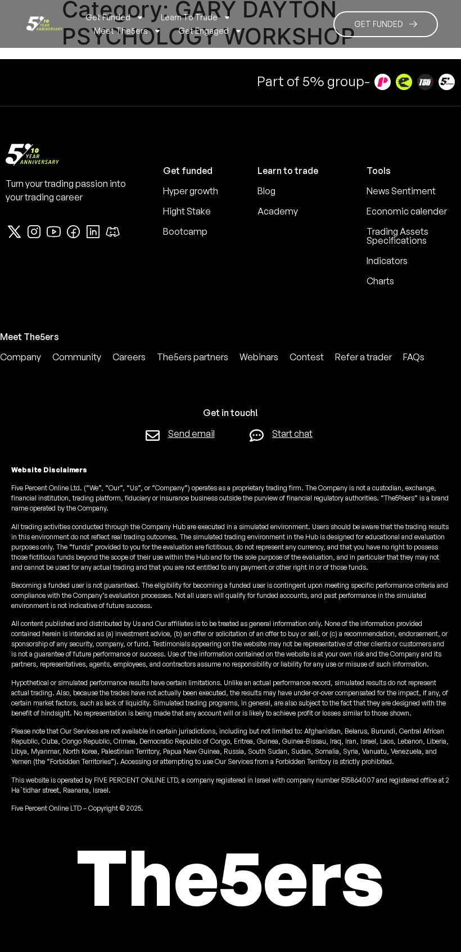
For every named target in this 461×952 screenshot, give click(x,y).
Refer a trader (363, 357)
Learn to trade (189, 17)
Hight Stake (187, 211)
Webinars (258, 357)
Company (20, 357)
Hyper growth (190, 190)
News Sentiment (401, 190)
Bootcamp (185, 231)
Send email (191, 433)
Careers (129, 357)
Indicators (387, 260)
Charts (380, 281)
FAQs (413, 357)
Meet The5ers (121, 30)
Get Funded (107, 17)
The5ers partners (192, 357)
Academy (277, 211)
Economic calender (407, 211)
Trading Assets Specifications (397, 236)
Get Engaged (203, 30)
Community (76, 357)
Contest (307, 357)
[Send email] (153, 435)
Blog (266, 190)
